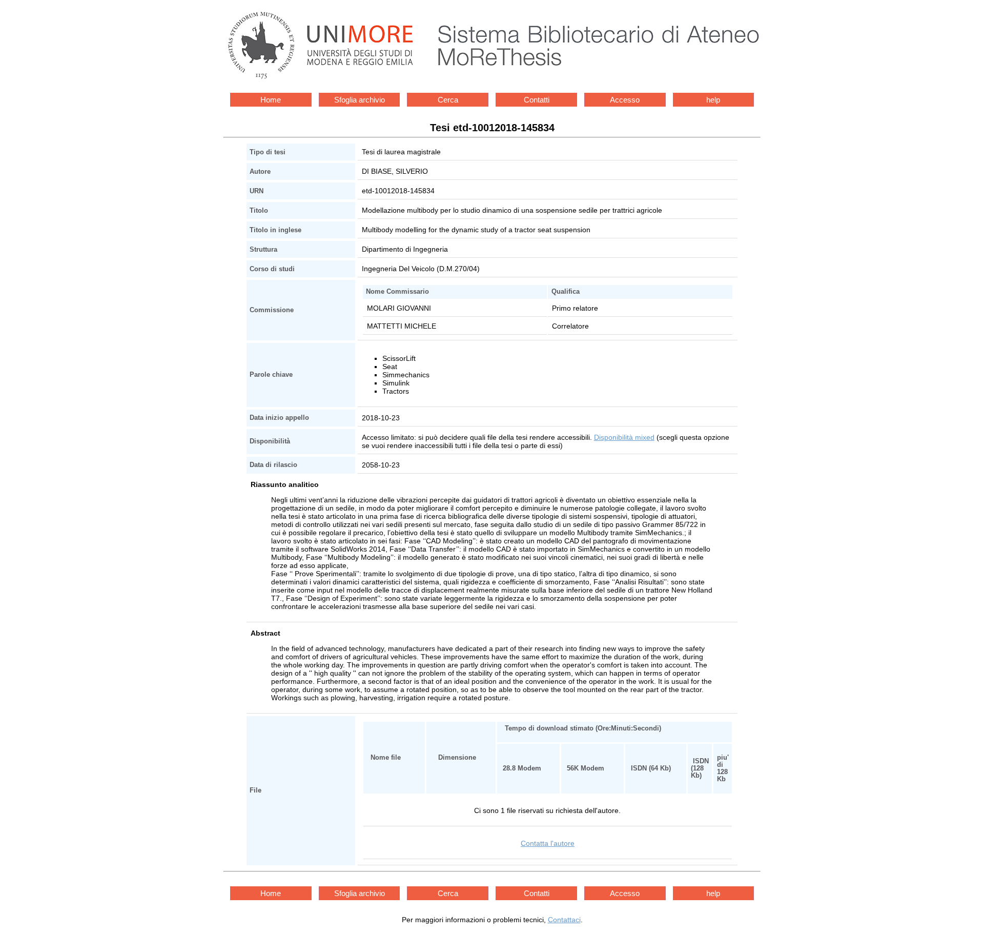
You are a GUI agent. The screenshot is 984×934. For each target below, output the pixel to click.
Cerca (448, 99)
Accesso (625, 99)
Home (270, 99)
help (713, 99)
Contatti (536, 99)
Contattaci (564, 920)
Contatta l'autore (548, 843)
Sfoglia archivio (359, 99)
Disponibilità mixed (624, 437)
